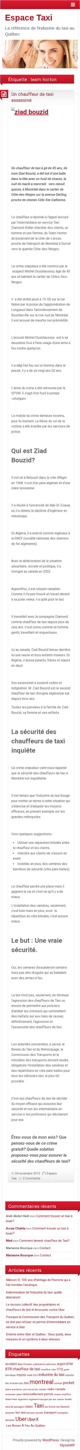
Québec (43, 1389)
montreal (42, 1381)
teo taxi (20, 1412)
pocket (68, 1382)
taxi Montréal (62, 1407)
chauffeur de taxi (26, 1369)
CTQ (60, 1369)
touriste (39, 1413)
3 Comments (31, 1178)
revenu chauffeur (62, 1394)
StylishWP (67, 1445)
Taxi (39, 1405)
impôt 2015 (32, 1375)
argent (61, 1364)
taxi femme (50, 1407)
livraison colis (16, 1383)
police (8, 1389)
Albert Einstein (25, 1364)
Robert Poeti (11, 1399)
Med (9, 1241)
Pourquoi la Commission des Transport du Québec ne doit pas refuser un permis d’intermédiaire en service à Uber (40, 1322)
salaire (60, 1399)
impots (21, 1375)
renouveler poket (13, 1394)
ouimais (58, 1383)
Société (68, 1399)
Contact (45, 1248)
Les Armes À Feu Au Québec (25, 1425)
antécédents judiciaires (44, 1364)
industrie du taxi (51, 1374)
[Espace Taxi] (40, 54)
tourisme (30, 1413)
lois (26, 1383)
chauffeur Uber (48, 1369)
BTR (8, 1369)
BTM (69, 1364)
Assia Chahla (15, 1228)
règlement (23, 1399)
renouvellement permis (38, 1394)
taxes (29, 1406)
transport (50, 1412)
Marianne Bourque (19, 1255)
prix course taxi (30, 1389)
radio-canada (56, 1389)
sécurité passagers (15, 1407)
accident (11, 1364)
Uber (21, 1419)
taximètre (10, 1413)
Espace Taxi (29, 17)
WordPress (50, 1440)
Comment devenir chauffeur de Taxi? (44, 1241)
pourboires (17, 1389)
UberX (33, 1419)
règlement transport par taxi (42, 1399)
